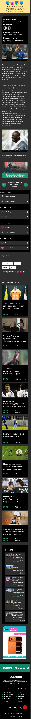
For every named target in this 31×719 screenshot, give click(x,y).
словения (17, 263)
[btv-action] (16, 668)
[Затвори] (28, 2)
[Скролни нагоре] (25, 707)
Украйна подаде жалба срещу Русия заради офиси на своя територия (17, 603)
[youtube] (15, 707)
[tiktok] (10, 707)
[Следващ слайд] (26, 185)
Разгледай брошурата (14, 629)
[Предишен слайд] (4, 185)
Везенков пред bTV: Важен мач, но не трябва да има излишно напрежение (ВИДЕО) (18, 615)
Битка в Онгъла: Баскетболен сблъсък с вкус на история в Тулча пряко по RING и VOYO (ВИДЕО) (18, 591)
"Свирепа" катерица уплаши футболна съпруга (11, 371)
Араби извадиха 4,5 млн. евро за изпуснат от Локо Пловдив (13, 306)
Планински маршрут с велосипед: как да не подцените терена (18, 568)
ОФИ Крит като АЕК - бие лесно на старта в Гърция (12, 499)
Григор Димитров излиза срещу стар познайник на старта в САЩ (18, 580)
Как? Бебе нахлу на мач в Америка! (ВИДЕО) (14, 435)
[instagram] (20, 707)
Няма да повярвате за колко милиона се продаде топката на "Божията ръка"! (12, 466)
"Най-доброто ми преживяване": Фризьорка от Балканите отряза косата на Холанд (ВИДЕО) (14, 338)
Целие (13, 267)
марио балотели (7, 263)
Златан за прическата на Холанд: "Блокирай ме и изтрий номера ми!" (14, 531)
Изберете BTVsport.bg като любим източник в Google (15, 175)
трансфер (5, 267)
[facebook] (5, 707)
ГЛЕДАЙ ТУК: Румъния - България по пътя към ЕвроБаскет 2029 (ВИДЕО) (18, 556)
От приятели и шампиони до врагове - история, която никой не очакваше (14, 404)
